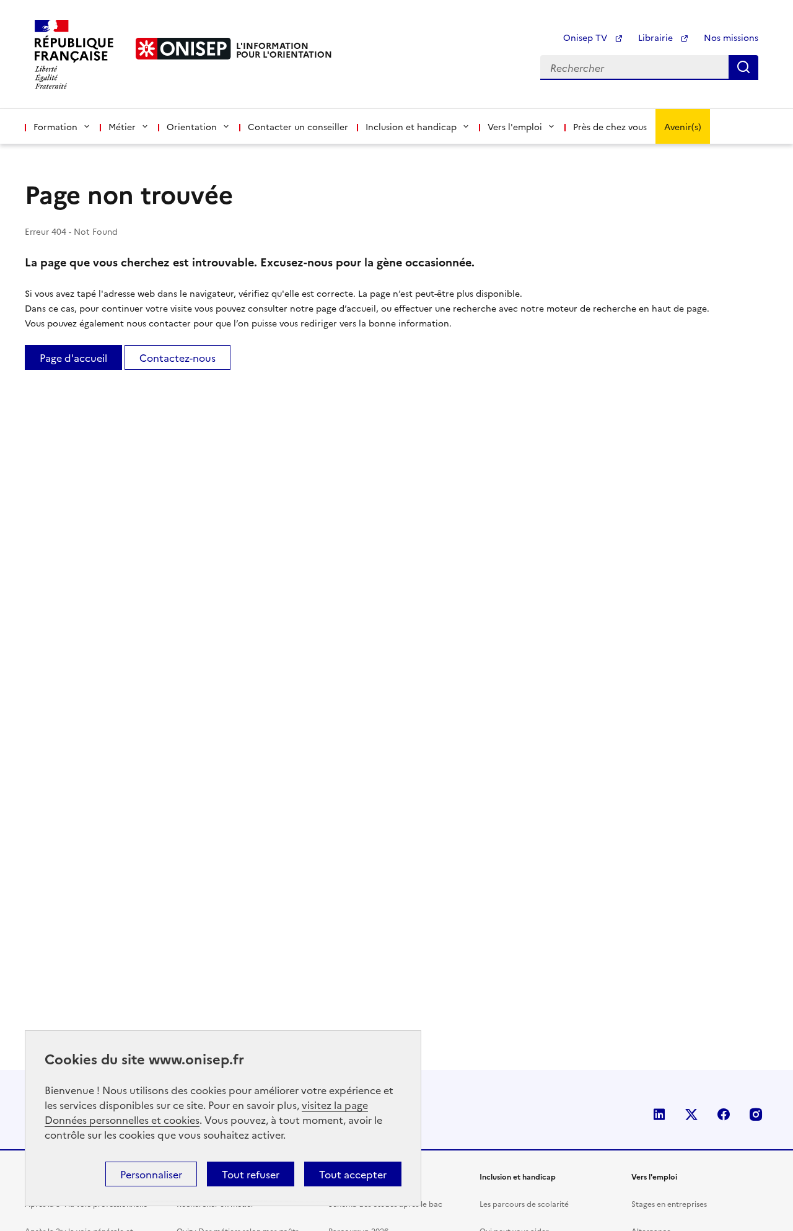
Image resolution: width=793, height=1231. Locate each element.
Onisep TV (586, 37)
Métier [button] (122, 126)
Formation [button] (55, 126)
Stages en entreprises (669, 1203)
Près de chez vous (610, 126)
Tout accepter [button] (353, 1174)
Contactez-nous (177, 357)
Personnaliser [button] (151, 1174)
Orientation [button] (192, 126)
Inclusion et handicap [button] (411, 126)
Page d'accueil (73, 357)
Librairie (656, 37)
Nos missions (731, 37)
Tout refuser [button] (250, 1174)
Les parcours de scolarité (524, 1203)
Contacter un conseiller (298, 126)
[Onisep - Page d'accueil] (183, 48)
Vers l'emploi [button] (515, 126)
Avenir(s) (682, 126)
